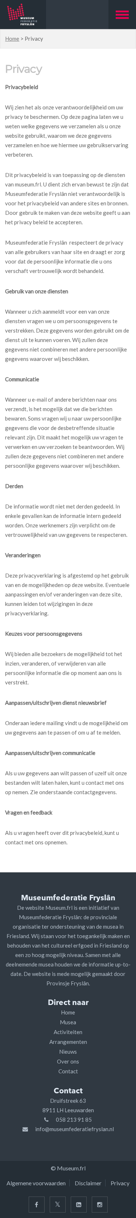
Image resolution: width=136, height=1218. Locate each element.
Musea (68, 1022)
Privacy (120, 1182)
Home (12, 38)
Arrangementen (68, 1041)
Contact (68, 1071)
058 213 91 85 (74, 1119)
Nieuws (68, 1051)
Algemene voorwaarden (36, 1182)
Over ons (68, 1061)
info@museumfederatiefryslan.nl (74, 1129)
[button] (122, 14)
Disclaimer (88, 1182)
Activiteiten (68, 1032)
